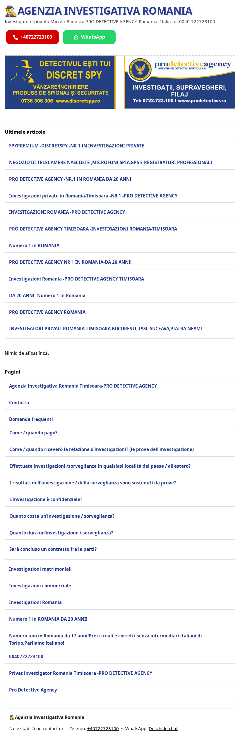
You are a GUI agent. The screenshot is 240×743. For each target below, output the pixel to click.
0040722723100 (26, 656)
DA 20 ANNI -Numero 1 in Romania (47, 295)
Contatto (19, 402)
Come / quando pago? (33, 433)
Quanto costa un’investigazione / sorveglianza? (61, 516)
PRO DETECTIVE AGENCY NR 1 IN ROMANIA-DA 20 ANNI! (70, 262)
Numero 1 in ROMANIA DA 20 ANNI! (48, 619)
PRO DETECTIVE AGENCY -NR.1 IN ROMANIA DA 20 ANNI (70, 179)
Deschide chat (163, 728)
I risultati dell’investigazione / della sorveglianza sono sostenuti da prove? (92, 483)
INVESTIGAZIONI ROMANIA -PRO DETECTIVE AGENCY (67, 212)
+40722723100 (103, 728)
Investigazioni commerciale (40, 586)
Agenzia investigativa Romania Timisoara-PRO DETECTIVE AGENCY (83, 386)
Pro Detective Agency (33, 690)
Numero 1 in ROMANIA (34, 245)
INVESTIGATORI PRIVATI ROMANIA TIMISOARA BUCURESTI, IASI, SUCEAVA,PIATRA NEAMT (106, 328)
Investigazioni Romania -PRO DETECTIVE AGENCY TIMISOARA (76, 279)
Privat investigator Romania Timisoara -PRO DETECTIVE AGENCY (80, 673)
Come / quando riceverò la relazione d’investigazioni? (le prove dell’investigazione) (101, 449)
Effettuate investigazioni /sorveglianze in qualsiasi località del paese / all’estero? (100, 466)
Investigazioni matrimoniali (40, 569)
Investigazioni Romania (35, 602)
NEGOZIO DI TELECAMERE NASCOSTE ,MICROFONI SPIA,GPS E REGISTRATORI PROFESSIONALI (110, 162)
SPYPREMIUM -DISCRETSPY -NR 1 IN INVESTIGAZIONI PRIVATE (76, 146)
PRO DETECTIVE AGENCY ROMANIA (47, 312)
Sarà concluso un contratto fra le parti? (53, 549)
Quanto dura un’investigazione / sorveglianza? (61, 533)
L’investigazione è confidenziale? (45, 499)
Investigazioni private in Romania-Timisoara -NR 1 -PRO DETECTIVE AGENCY (93, 196)
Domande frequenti (31, 419)
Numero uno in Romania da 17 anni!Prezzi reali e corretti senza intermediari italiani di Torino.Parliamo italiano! (105, 639)
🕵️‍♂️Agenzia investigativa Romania (98, 11)
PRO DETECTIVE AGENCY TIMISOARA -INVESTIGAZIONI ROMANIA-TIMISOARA (93, 229)
